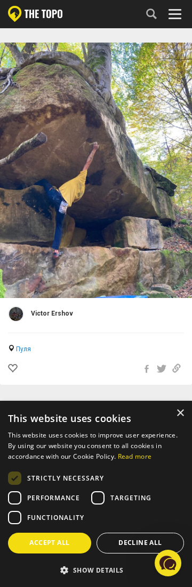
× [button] (180, 413)
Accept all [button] (49, 542)
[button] (96, 570)
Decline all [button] (140, 542)
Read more (135, 456)
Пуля (23, 349)
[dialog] (96, 494)
